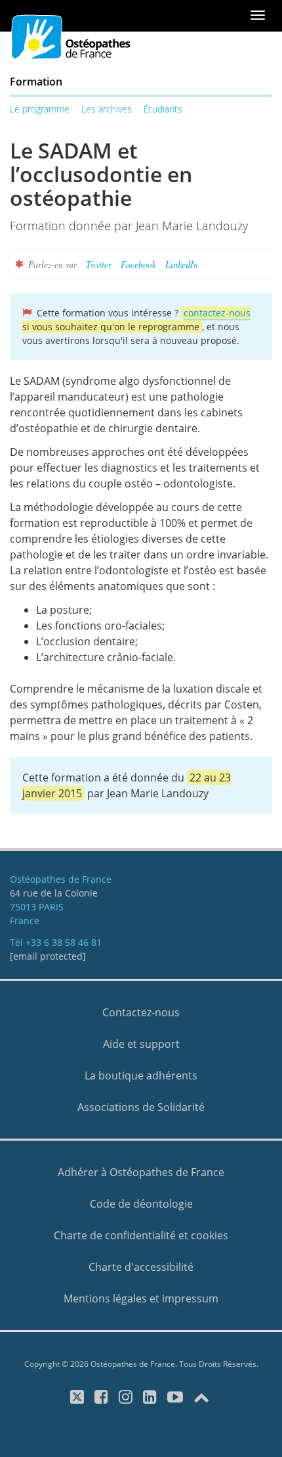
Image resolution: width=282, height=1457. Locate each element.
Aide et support (141, 1044)
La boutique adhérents (141, 1075)
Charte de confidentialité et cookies (141, 1235)
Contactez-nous (141, 1012)
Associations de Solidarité (141, 1107)
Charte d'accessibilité (141, 1267)
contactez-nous (217, 313)
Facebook (138, 264)
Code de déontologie (141, 1204)
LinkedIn (181, 264)
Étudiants (163, 109)
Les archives (106, 109)
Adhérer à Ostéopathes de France (141, 1172)
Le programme (40, 109)
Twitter (98, 264)
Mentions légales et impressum (141, 1298)
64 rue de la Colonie (54, 893)
